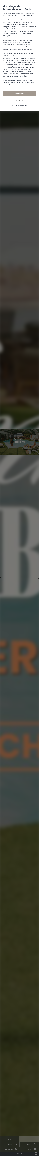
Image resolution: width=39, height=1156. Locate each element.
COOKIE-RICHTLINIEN (24, 83)
